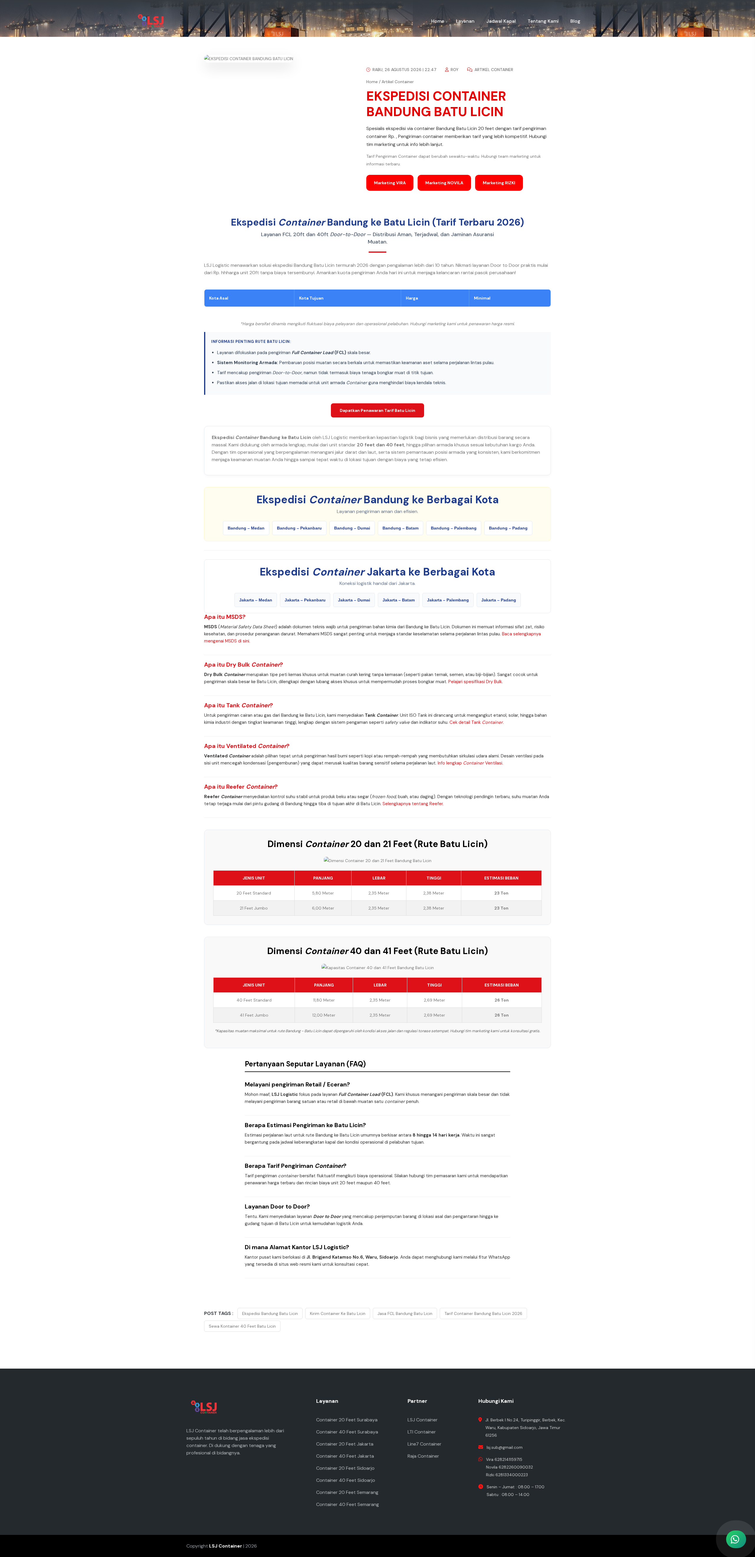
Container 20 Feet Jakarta (344, 1444)
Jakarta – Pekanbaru (305, 600)
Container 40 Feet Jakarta (345, 1456)
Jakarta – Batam (399, 600)
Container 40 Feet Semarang (347, 1504)
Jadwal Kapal (501, 21)
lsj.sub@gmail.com (505, 1447)
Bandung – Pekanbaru (299, 528)
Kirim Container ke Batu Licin (337, 1313)
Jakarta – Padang (498, 600)
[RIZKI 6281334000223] (705, 1513)
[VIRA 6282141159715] (705, 1461)
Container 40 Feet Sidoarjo (345, 1480)
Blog (575, 21)
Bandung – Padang (508, 528)
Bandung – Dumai (352, 528)
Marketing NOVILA (444, 182)
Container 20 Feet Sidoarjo (345, 1468)
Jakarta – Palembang (448, 600)
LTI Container (422, 1432)
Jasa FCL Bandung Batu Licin (405, 1313)
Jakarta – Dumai (354, 600)
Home (437, 21)
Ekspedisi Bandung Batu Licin (270, 1313)
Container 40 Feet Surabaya (347, 1432)
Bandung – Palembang (454, 528)
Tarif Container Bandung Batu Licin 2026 (483, 1313)
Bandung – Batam (400, 528)
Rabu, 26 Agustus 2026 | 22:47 (403, 69)
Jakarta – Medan (255, 600)
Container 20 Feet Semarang (347, 1492)
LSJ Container (423, 1420)
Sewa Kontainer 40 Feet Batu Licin (242, 1326)
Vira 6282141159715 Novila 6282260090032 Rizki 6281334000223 (509, 1467)
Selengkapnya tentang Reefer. (413, 804)
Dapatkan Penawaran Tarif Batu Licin (377, 410)
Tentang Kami (543, 21)
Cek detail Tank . (476, 722)
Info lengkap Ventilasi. (470, 763)
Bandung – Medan (246, 528)
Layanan (465, 21)
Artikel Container (493, 69)
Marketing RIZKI (499, 182)
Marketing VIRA (390, 182)
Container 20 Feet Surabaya (347, 1420)
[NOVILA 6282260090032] (705, 1487)
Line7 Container (424, 1444)
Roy (454, 69)
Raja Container (423, 1456)
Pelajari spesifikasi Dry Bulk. (475, 682)
